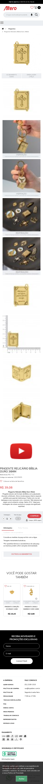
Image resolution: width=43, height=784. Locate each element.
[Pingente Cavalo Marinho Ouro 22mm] (31, 592)
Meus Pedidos (8, 712)
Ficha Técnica (23, 528)
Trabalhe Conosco (11, 715)
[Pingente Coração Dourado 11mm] (12, 592)
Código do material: (7, 477)
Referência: (4, 475)
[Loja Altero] (10, 8)
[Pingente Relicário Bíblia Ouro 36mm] (21, 100)
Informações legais (8, 759)
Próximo (6, 463)
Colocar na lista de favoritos (13, 481)
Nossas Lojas (8, 723)
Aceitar (21, 779)
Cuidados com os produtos (13, 533)
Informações (7, 528)
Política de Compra (11, 688)
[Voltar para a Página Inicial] (3, 28)
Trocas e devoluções (12, 700)
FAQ (4, 704)
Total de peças (17, 515)
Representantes (9, 719)
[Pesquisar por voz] (32, 14)
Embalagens (7, 515)
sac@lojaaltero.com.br (32, 688)
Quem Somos (8, 685)
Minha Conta (8, 708)
